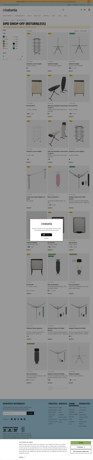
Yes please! (47, 234)
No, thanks (46, 238)
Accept (81, 442)
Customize (80, 447)
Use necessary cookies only (81, 451)
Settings (21, 457)
